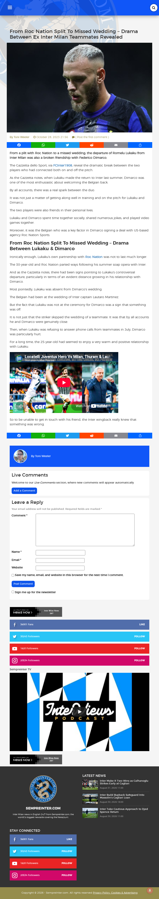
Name (17, 552)
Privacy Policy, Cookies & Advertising (115, 893)
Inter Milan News (51, 758)
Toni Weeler (21, 137)
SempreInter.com (43, 808)
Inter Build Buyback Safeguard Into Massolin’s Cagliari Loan (122, 796)
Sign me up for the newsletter (35, 592)
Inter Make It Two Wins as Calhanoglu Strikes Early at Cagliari (124, 782)
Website (17, 567)
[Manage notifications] (150, 890)
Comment (19, 515)
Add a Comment (24, 491)
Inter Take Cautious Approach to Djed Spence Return (124, 810)
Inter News (51, 611)
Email (16, 560)
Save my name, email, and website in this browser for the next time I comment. (69, 575)
